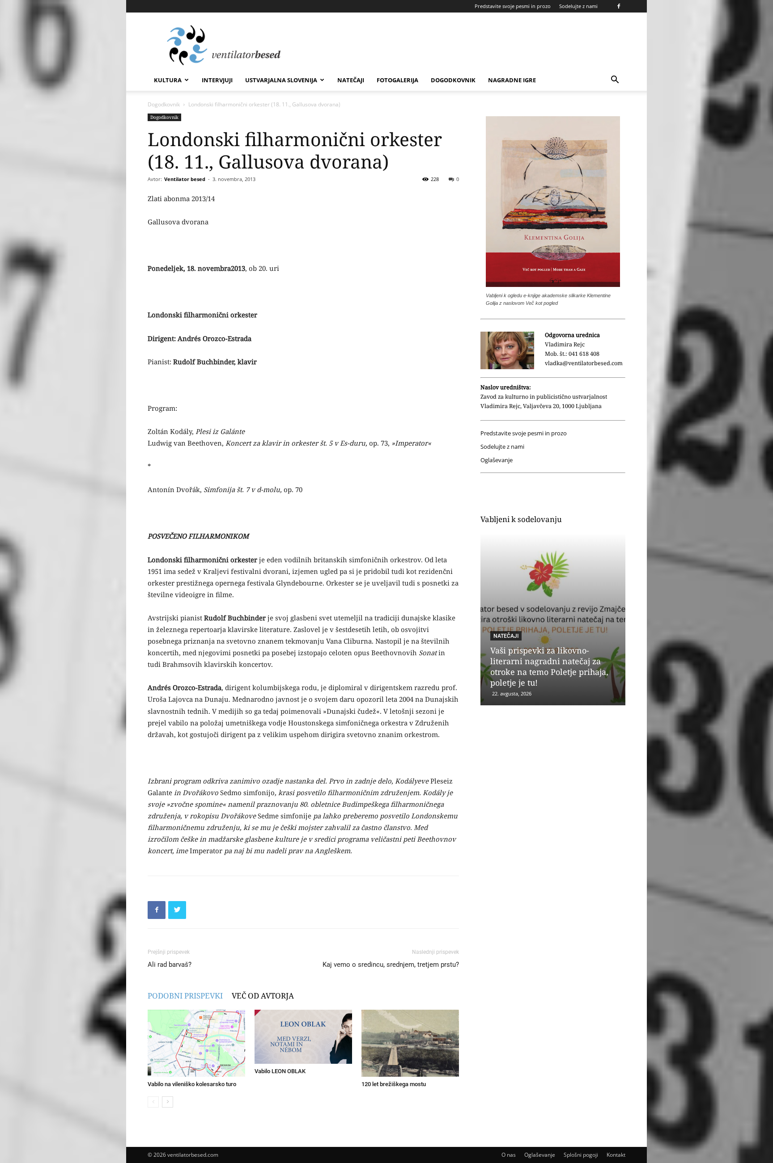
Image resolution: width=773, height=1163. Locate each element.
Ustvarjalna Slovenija (281, 80)
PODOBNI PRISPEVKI (185, 995)
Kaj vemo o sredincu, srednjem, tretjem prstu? (391, 965)
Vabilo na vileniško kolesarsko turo (192, 1084)
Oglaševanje (496, 460)
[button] (614, 80)
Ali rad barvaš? (169, 965)
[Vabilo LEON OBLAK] (303, 1037)
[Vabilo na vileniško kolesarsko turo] (196, 1043)
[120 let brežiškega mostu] (410, 1043)
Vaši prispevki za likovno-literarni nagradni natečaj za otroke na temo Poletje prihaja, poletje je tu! (549, 666)
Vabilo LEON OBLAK (280, 1071)
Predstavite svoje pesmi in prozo (513, 6)
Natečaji (350, 80)
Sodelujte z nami (578, 6)
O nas (508, 1155)
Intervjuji (217, 80)
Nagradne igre (512, 80)
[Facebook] (618, 6)
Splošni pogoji (581, 1155)
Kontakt (616, 1155)
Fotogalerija (397, 80)
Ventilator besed (184, 179)
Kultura (168, 80)
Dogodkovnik (453, 80)
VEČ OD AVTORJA (263, 995)
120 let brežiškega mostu (393, 1084)
